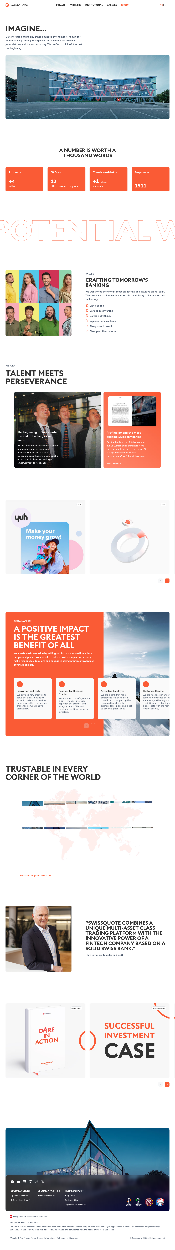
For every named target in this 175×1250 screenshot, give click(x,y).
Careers (112, 5)
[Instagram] (30, 1182)
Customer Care (71, 1200)
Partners (75, 5)
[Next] (167, 580)
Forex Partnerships (46, 1196)
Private (60, 5)
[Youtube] (18, 1182)
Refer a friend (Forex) (20, 1200)
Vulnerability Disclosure (67, 1238)
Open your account (19, 1196)
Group (125, 5)
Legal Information (47, 1238)
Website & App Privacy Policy (23, 1238)
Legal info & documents (75, 1205)
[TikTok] (36, 1182)
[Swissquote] (16, 5)
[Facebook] (12, 1182)
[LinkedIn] (24, 1182)
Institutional (94, 5)
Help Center (70, 1196)
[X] (42, 1182)
